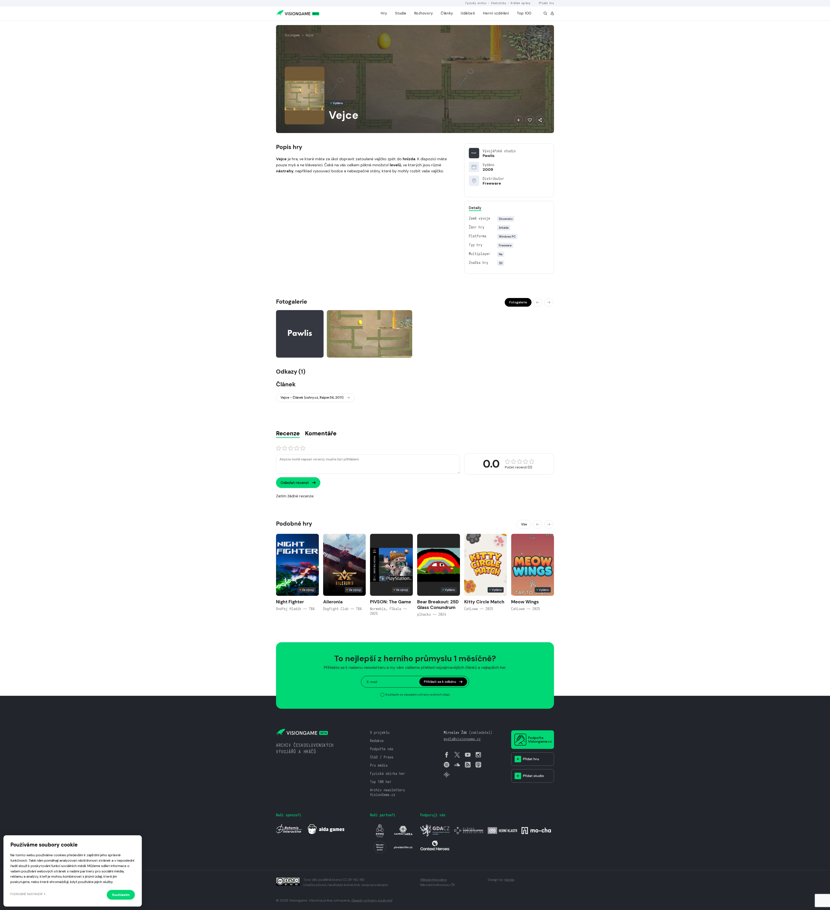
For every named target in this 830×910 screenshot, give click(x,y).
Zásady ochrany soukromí (371, 900)
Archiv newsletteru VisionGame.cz (387, 792)
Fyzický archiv (476, 3)
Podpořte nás (381, 749)
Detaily (475, 207)
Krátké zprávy (520, 3)
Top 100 (524, 13)
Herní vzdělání (496, 13)
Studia (400, 13)
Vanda (509, 879)
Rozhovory (423, 13)
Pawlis (489, 155)
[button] (537, 302)
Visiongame (292, 35)
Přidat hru (546, 3)
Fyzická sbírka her (387, 773)
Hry (384, 13)
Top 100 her (380, 782)
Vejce (309, 35)
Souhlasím (121, 895)
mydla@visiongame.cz (462, 739)
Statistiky (498, 3)
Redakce (377, 741)
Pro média (379, 765)
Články (447, 13)
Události (468, 13)
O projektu (379, 732)
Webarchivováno (433, 879)
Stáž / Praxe (381, 757)
